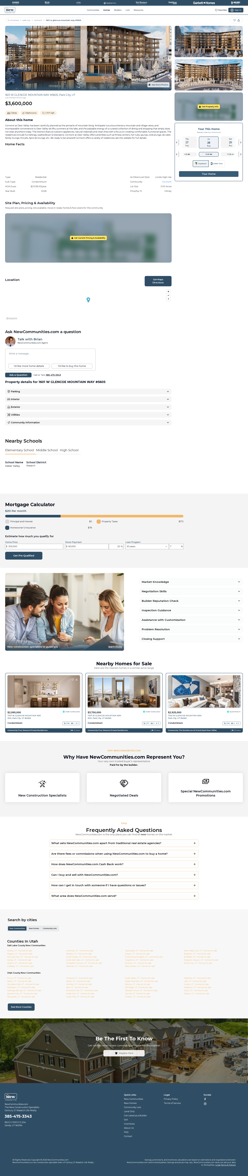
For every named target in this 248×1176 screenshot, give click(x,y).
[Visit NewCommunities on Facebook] (223, 1099)
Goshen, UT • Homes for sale (138, 997)
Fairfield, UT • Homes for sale (79, 984)
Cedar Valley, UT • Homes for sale (140, 978)
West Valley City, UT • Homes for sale (200, 951)
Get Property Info (210, 106)
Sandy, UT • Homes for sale (19, 960)
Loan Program (133, 542)
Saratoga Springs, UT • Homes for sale (24, 990)
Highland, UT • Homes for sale (197, 978)
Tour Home (209, 174)
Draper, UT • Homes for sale (137, 954)
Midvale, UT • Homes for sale (79, 954)
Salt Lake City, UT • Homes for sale (22, 957)
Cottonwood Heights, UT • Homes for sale (144, 957)
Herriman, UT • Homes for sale (79, 951)
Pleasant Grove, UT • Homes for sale (141, 990)
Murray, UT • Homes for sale (19, 951)
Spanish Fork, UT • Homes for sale (22, 993)
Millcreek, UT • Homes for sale (79, 966)
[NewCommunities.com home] (10, 10)
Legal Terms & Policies (225, 1165)
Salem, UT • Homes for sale (19, 981)
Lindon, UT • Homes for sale (196, 984)
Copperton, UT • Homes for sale (139, 960)
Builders (117, 10)
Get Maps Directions (158, 281)
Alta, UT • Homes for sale (77, 987)
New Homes (34, 928)
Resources (138, 10)
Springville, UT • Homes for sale (21, 997)
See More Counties (23, 1007)
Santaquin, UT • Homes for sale (21, 987)
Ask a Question (18, 375)
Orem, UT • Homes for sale (196, 990)
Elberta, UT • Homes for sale (137, 984)
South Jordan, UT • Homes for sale (81, 957)
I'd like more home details (29, 366)
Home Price (11, 542)
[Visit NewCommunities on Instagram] (223, 1103)
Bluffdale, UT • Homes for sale (197, 957)
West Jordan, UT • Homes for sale (140, 966)
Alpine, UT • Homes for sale (78, 981)
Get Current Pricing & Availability (89, 238)
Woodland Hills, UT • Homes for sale (23, 984)
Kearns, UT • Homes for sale (19, 963)
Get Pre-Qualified (23, 555)
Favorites (222, 10)
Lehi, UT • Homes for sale (195, 981)
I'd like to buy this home (72, 366)
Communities (93, 10)
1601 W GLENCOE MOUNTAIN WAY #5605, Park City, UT (40, 94)
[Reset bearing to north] (168, 299)
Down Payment (73, 542)
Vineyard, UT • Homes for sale (79, 978)
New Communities (17, 928)
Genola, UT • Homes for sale (137, 993)
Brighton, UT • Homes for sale (197, 954)
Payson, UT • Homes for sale (196, 993)
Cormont (167, 182)
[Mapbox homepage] (11, 318)
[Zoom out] (168, 295)
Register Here (125, 1053)
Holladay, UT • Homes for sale (20, 966)
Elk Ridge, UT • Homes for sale (138, 987)
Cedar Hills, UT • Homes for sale (80, 997)
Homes (106, 10)
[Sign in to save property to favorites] (234, 20)
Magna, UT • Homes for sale (19, 954)
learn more (115, 646)
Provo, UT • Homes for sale (19, 978)
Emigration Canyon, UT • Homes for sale (84, 963)
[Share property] (238, 20)
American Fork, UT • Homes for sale (82, 990)
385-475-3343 (53, 375)
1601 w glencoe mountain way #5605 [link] (63, 20)
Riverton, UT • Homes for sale (138, 963)
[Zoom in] (168, 291)
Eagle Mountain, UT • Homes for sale (141, 981)
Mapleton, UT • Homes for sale (197, 987)
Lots (128, 10)
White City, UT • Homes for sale (198, 963)
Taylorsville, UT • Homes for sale (139, 951)
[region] (88, 304)
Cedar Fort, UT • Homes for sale (80, 993)
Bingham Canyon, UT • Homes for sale (201, 960)
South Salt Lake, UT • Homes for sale (82, 960)
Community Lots (50, 928)
